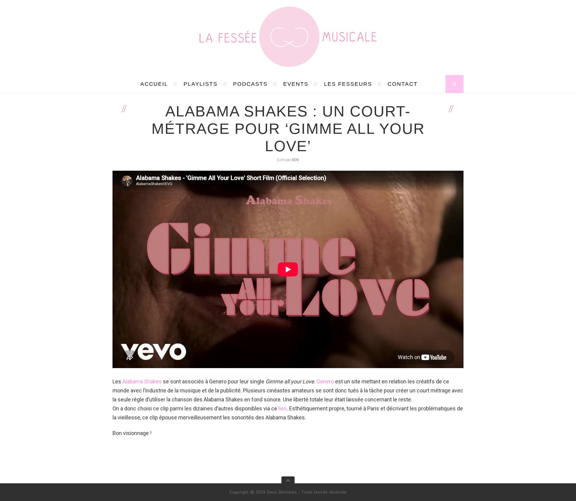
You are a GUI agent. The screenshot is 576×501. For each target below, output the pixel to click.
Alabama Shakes (142, 381)
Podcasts (250, 84)
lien (282, 408)
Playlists (201, 84)
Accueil (154, 84)
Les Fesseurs (348, 84)
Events (295, 84)
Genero (325, 381)
